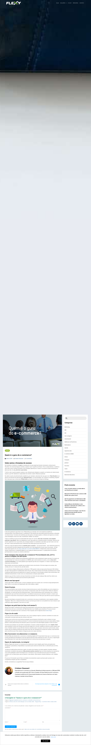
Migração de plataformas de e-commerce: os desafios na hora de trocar (25, 700)
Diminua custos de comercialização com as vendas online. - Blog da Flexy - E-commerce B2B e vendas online (33, 701)
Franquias (67, 459)
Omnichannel (68, 439)
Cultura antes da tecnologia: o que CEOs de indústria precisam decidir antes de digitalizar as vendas (75, 512)
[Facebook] (70, 523)
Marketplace (68, 445)
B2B (65, 430)
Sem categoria (68, 436)
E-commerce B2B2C (69, 453)
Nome (6, 722)
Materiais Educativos (70, 474)
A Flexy (70, 3)
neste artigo (49, 610)
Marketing (67, 427)
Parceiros (75, 3)
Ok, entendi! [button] (45, 740)
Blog (57, 3)
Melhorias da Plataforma (71, 442)
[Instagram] (73, 523)
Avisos (66, 456)
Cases (66, 468)
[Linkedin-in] (81, 523)
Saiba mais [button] (53, 736)
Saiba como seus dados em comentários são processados (37, 729)
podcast (66, 462)
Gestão (7, 450)
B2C (65, 433)
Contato (81, 3)
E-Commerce (68, 471)
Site (43, 722)
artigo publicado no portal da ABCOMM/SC (29, 548)
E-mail (25, 722)
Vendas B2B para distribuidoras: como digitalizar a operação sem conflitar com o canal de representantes (75, 505)
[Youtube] (77, 523)
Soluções (62, 3)
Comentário (8, 707)
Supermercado (68, 450)
